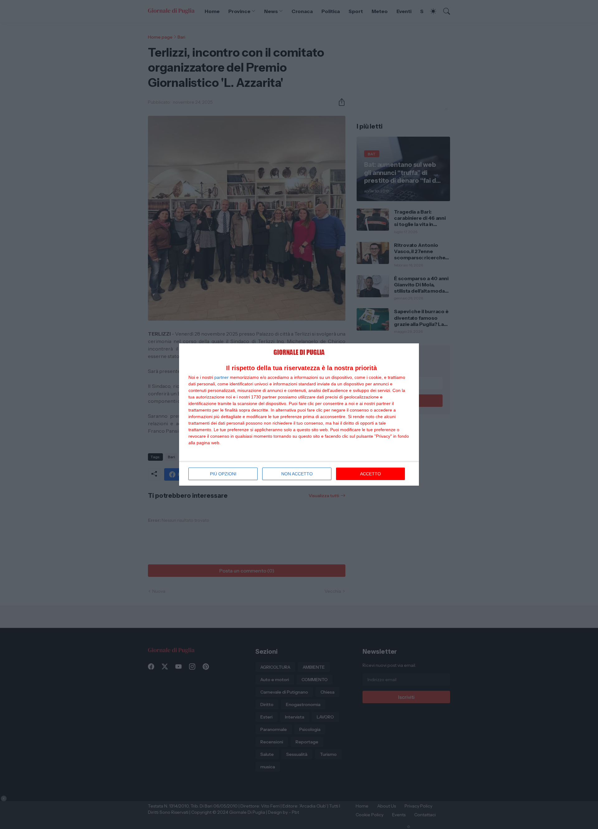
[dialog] (299, 414)
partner (221, 377)
